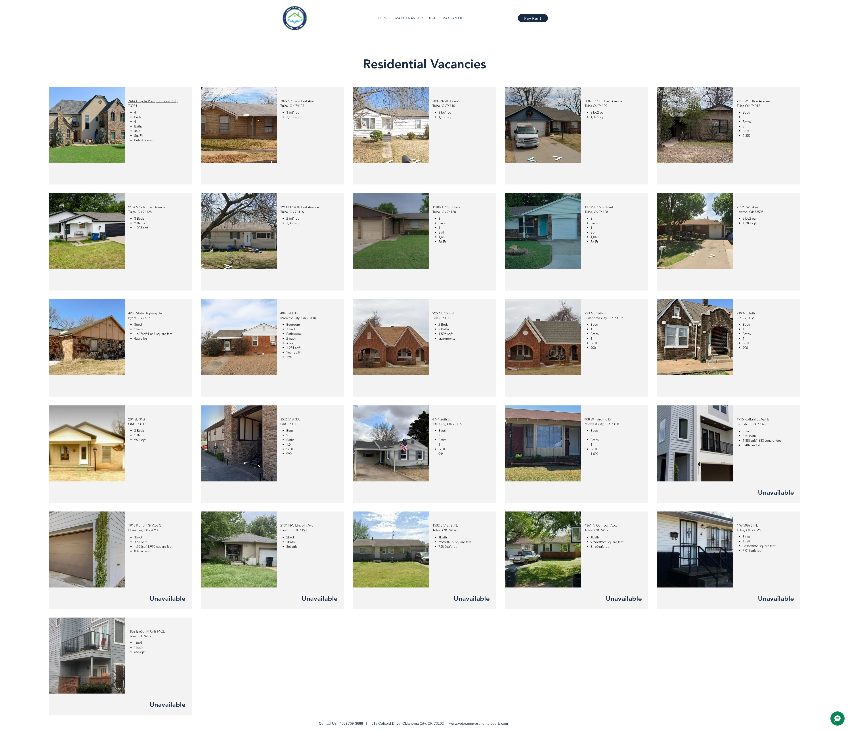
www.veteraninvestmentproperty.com (478, 723)
